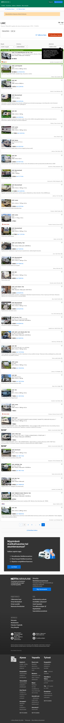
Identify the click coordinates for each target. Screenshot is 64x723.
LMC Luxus (32, 131)
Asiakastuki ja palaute (39, 599)
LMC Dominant (32, 455)
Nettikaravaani (5, 2)
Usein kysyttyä (37, 604)
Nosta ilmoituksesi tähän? (17, 50)
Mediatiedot (14, 623)
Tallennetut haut (16, 599)
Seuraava (43, 524)
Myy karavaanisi (58, 2)
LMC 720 (32, 395)
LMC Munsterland (32, 101)
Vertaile (3, 58)
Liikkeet (14, 5)
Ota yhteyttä (15, 627)
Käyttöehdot (37, 609)
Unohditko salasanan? (40, 602)
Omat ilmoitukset (16, 602)
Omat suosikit (15, 604)
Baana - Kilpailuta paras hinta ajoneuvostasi (18, 638)
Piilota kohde (2, 81)
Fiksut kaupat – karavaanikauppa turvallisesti (18, 634)
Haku (4, 5)
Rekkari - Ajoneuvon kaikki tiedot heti (41, 634)
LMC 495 (32, 352)
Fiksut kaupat (25, 5)
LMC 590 (32, 117)
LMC (32, 56)
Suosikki (61, 65)
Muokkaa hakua (10, 9)
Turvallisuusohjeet (38, 606)
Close (61, 50)
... (35, 525)
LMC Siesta (32, 146)
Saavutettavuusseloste (40, 611)
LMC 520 (32, 161)
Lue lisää (14, 567)
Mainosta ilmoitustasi (17, 606)
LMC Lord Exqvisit (32, 71)
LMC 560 (32, 380)
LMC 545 (32, 86)
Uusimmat (8, 5)
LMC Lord (32, 423)
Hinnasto (14, 620)
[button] (8, 45)
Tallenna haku (21, 9)
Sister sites (10, 2)
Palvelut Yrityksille (16, 625)
